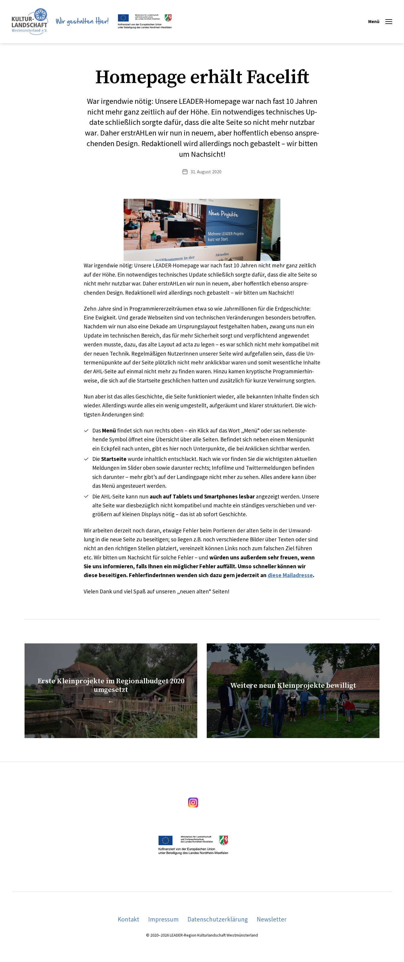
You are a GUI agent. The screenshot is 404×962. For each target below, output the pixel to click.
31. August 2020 (206, 172)
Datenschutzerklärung (218, 919)
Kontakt (128, 919)
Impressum (163, 919)
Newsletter (272, 919)
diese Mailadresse (290, 575)
